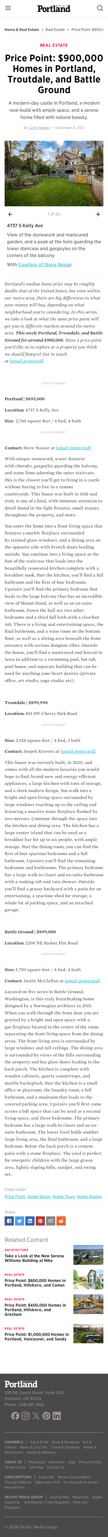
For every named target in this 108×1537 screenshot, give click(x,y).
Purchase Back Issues (80, 1482)
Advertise (56, 1462)
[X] (36, 1417)
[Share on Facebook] (9, 1221)
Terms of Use (15, 1467)
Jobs (71, 1462)
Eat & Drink (39, 1442)
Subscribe (46, 1477)
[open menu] (8, 8)
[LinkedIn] (57, 1417)
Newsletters (15, 1487)
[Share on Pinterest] (40, 1221)
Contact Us (56, 1467)
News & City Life (33, 1447)
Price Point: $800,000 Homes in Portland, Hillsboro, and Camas (35, 1282)
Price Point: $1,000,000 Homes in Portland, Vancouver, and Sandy (37, 1336)
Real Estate (55, 30)
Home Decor (38, 1196)
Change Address (18, 1482)
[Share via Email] (50, 1221)
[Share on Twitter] (19, 1221)
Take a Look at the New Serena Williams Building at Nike (34, 1258)
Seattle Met (59, 1497)
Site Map (36, 1467)
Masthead (37, 1462)
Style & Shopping (65, 1442)
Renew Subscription (74, 1477)
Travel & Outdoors (65, 1447)
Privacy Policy (90, 1462)
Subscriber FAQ (47, 1482)
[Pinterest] (46, 1417)
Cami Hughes (39, 128)
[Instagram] (26, 1417)
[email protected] (73, 448)
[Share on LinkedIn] (30, 1221)
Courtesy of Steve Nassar (45, 264)
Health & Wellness (41, 1452)
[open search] (100, 8)
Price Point (15, 1196)
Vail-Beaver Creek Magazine (47, 1502)
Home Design (89, 1196)
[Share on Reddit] (61, 1221)
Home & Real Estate (22, 30)
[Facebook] (15, 1417)
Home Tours (64, 1196)
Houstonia (80, 1497)
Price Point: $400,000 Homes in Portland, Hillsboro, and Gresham (35, 1310)
